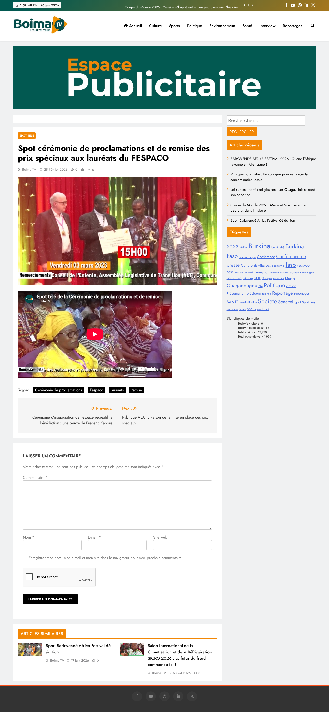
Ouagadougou (242, 285)
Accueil (135, 25)
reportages (301, 293)
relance (266, 294)
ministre (248, 278)
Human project (279, 272)
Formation (261, 272)
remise (137, 390)
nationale (278, 278)
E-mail (94, 537)
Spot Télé (308, 302)
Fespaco (96, 390)
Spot (297, 302)
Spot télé (27, 135)
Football (249, 272)
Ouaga (290, 278)
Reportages (292, 25)
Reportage (282, 293)
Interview (267, 25)
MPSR (257, 278)
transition (232, 309)
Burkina (259, 246)
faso (291, 264)
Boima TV (29, 169)
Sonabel (285, 302)
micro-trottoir (234, 278)
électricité (263, 309)
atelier (243, 247)
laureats (117, 390)
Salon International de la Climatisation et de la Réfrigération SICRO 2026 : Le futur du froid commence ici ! (180, 655)
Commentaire (35, 477)
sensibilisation (248, 302)
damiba (259, 265)
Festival (239, 272)
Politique (194, 25)
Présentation (236, 293)
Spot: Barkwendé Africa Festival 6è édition (262, 220)
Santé (247, 25)
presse (291, 286)
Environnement (222, 25)
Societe (267, 301)
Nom (28, 537)
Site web (160, 537)
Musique (267, 278)
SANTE (233, 302)
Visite (242, 309)
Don (268, 266)
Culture (155, 25)
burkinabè (277, 247)
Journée (294, 272)
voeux (251, 309)
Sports (174, 25)
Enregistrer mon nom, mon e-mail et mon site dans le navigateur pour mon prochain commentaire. (106, 557)
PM (260, 286)
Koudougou (307, 272)
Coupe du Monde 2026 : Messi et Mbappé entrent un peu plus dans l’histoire (181, 5)
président (254, 293)
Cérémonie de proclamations (58, 390)
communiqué (247, 257)
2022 (232, 246)
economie (278, 266)
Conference (266, 257)
